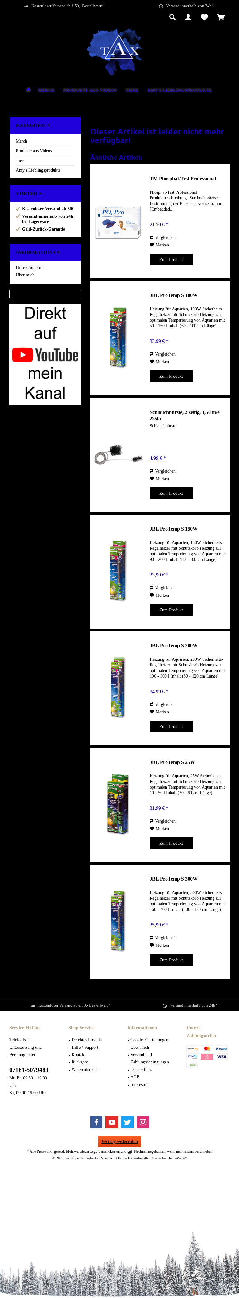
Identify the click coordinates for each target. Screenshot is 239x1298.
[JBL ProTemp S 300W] (118, 921)
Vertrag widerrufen (119, 1141)
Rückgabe (80, 1062)
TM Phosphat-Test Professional (183, 178)
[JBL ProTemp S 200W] (118, 688)
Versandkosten (109, 1151)
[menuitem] (221, 18)
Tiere (20, 160)
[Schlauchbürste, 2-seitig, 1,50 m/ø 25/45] (118, 454)
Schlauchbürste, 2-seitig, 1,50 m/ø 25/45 (185, 415)
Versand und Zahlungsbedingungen (149, 1058)
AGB (134, 1077)
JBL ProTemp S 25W (172, 762)
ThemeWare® (177, 1158)
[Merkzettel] (204, 17)
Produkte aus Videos (34, 150)
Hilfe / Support (29, 267)
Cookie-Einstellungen (149, 1040)
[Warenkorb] (221, 17)
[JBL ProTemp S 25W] (118, 804)
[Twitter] (127, 1122)
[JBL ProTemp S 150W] (118, 571)
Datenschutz (141, 1069)
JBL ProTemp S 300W (174, 879)
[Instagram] (143, 1122)
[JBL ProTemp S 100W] (118, 337)
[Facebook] (96, 1122)
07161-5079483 (29, 1070)
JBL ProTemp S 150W (174, 529)
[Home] (28, 90)
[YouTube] (111, 1122)
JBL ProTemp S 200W (174, 645)
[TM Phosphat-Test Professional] (118, 221)
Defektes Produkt (87, 1040)
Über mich (25, 275)
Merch (21, 141)
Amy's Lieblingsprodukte (38, 170)
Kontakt (79, 1054)
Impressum (140, 1084)
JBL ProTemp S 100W (174, 295)
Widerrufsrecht (85, 1069)
